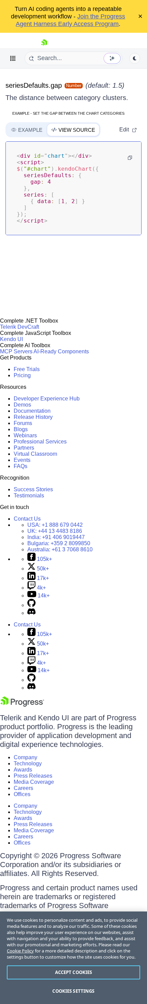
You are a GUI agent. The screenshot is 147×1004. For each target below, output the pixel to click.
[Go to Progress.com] (22, 705)
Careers (23, 788)
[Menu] (13, 58)
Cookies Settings (73, 991)
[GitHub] (31, 605)
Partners (24, 448)
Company (25, 757)
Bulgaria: (58, 543)
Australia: (60, 549)
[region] (73, 957)
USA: (55, 525)
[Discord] (31, 613)
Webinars (25, 435)
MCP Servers (16, 351)
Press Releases (33, 776)
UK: (54, 531)
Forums (23, 423)
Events (22, 460)
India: (56, 537)
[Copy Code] (130, 158)
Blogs (21, 429)
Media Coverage (34, 782)
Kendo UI (11, 339)
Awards (23, 770)
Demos (22, 405)
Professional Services (40, 441)
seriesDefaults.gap (33, 85)
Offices (22, 794)
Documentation (32, 411)
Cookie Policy (20, 951)
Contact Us (27, 519)
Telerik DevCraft (19, 327)
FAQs (20, 466)
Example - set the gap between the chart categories (68, 113)
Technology (28, 763)
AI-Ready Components (61, 351)
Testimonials (29, 495)
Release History (33, 417)
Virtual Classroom (35, 454)
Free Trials (27, 369)
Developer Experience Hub (47, 398)
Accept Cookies (73, 972)
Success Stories (33, 489)
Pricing (22, 375)
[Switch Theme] (134, 58)
